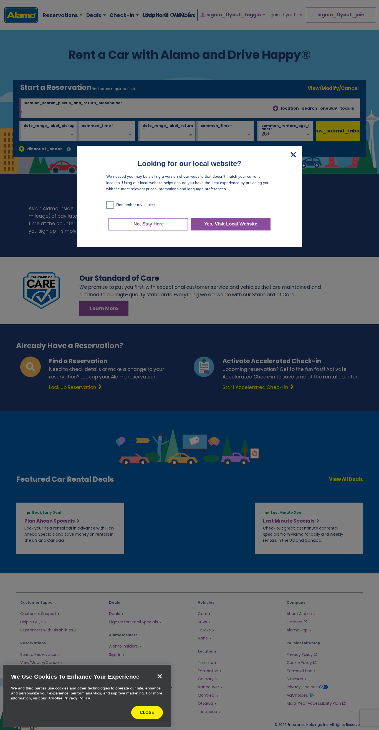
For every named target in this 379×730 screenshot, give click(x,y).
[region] (87, 696)
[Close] (159, 676)
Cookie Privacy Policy (69, 698)
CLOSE (147, 712)
